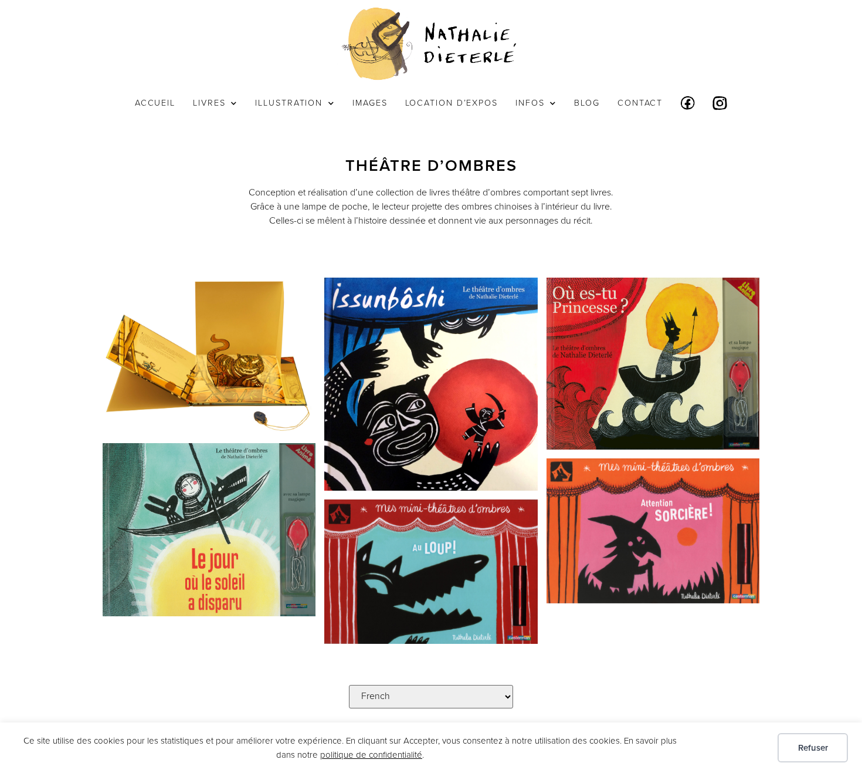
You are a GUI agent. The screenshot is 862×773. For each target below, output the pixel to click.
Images (369, 103)
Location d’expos (451, 103)
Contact (640, 103)
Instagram (719, 103)
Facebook (687, 103)
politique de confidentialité (371, 755)
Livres (209, 103)
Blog (587, 103)
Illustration (289, 103)
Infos (530, 103)
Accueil (155, 103)
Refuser (813, 747)
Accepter (735, 747)
